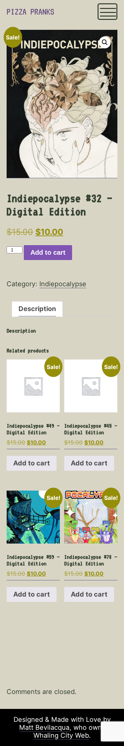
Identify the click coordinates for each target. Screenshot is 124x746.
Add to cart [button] (31, 463)
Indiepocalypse (62, 284)
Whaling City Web (61, 735)
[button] (105, 42)
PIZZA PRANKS (30, 12)
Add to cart (47, 252)
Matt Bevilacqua (44, 727)
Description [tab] (37, 309)
